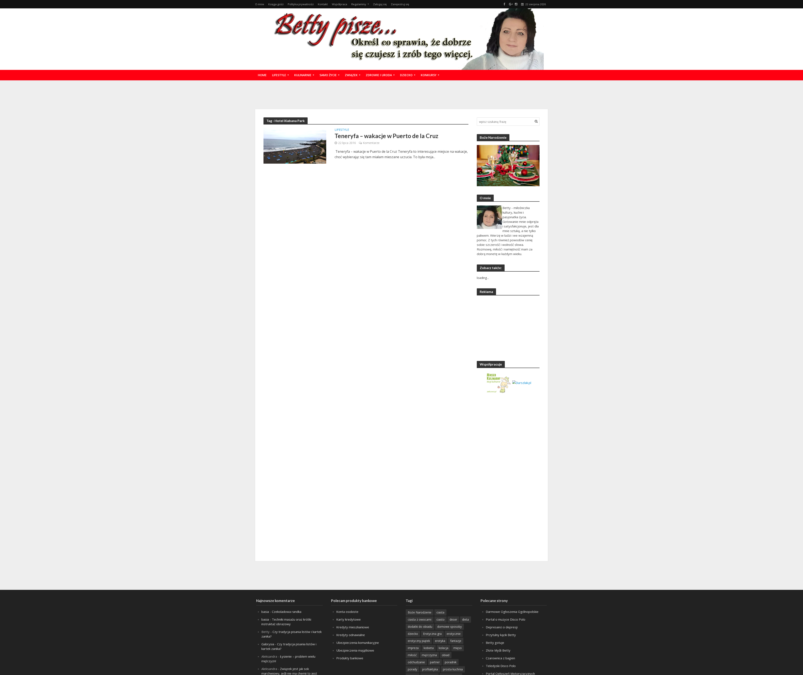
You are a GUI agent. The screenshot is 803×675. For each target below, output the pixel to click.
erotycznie (454, 634)
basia (265, 612)
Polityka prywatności (301, 4)
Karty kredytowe (348, 619)
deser (453, 619)
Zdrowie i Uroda (379, 75)
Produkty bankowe (349, 658)
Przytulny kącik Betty (501, 635)
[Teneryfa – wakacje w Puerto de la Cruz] (294, 145)
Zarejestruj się (400, 4)
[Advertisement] (401, 94)
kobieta (429, 648)
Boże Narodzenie (419, 612)
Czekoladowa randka (286, 612)
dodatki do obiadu (420, 627)
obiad (445, 655)
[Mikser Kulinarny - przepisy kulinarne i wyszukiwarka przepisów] (498, 382)
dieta (465, 619)
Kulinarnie (302, 75)
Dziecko (406, 75)
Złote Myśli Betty (498, 650)
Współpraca (339, 4)
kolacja (443, 648)
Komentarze (371, 143)
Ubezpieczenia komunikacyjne (357, 642)
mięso (457, 648)
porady (412, 669)
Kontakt (323, 4)
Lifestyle (279, 75)
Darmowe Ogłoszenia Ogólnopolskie (512, 612)
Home (262, 75)
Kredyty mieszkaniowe (352, 627)
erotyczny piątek (419, 641)
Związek (351, 75)
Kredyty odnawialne (350, 635)
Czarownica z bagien (500, 658)
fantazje (455, 641)
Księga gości (276, 4)
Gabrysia (267, 644)
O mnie (259, 4)
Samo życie (328, 75)
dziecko (413, 634)
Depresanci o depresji (502, 627)
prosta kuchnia (453, 669)
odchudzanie (416, 662)
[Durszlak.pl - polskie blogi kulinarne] (521, 382)
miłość (412, 655)
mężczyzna (429, 655)
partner (435, 662)
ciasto (440, 619)
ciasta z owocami (419, 619)
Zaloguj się (380, 4)
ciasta (440, 612)
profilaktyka (430, 669)
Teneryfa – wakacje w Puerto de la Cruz (386, 135)
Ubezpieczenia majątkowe (355, 650)
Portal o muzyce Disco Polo (505, 619)
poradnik (450, 662)
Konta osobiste (347, 612)
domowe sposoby (449, 627)
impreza (413, 648)
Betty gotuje (495, 642)
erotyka (440, 641)
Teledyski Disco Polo (501, 666)
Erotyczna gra (432, 634)
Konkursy (428, 75)
